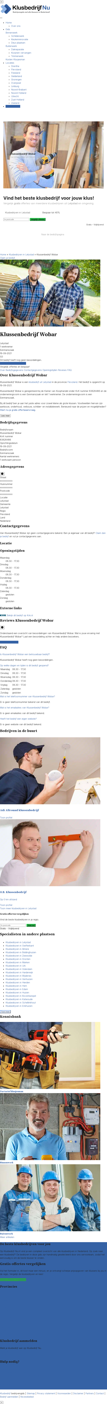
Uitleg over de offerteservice (14, 1368)
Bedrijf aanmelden (9, 1354)
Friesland (15, 72)
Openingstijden (50, 370)
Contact (4, 1387)
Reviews (62, 370)
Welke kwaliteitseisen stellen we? (16, 1372)
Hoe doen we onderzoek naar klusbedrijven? (22, 1375)
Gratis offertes (13, 106)
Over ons (15, 26)
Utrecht (15, 96)
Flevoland (16, 69)
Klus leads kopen (8, 1351)
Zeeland (15, 103)
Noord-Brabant (18, 89)
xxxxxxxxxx (6, 480)
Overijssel (16, 82)
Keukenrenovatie (19, 39)
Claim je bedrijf (7, 257)
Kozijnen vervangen (21, 52)
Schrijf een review (9, 642)
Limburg (15, 86)
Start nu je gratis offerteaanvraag (17, 410)
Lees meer (5, 416)
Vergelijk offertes (37, 219)
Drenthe (15, 66)
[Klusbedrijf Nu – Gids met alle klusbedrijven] (26, 13)
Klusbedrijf (5, 1393)
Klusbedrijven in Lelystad (21, 254)
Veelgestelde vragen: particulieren (17, 1381)
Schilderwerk (17, 36)
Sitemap (31, 1393)
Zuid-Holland (17, 99)
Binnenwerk (11, 32)
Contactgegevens (33, 370)
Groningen (16, 79)
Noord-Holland (18, 93)
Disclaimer (78, 1393)
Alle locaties (6, 1334)
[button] (25, 654)
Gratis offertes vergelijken (13, 363)
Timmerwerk (17, 56)
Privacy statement (46, 1393)
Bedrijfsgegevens (15, 370)
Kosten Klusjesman (15, 59)
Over (3, 370)
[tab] (53, 654)
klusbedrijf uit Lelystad (40, 382)
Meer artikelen (7, 1237)
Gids (8, 29)
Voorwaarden (64, 1393)
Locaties (10, 62)
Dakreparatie (17, 49)
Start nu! (31, 925)
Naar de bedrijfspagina (52, 234)
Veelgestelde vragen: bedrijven (15, 1384)
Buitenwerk (11, 46)
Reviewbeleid (27, 1396)
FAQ (69, 370)
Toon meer (5, 1012)
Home (9, 22)
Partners (89, 1393)
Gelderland (16, 76)
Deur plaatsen (18, 42)
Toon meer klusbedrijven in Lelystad (18, 908)
